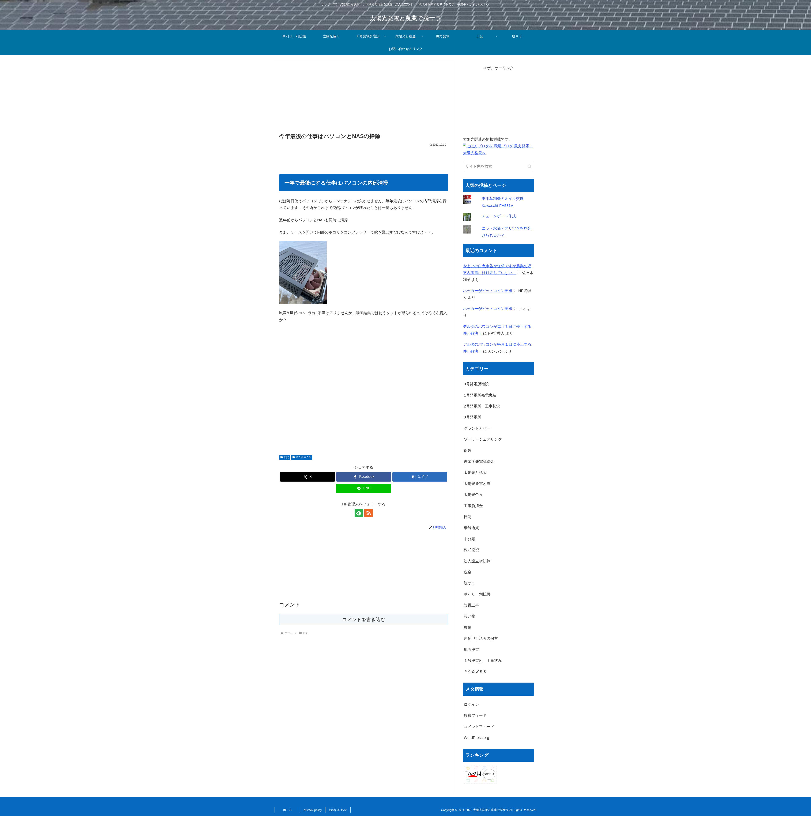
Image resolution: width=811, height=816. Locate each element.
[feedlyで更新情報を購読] (359, 513)
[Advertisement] (363, 97)
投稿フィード (475, 715)
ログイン (471, 704)
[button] (529, 166)
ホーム (287, 810)
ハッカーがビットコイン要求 (487, 291)
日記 (286, 457)
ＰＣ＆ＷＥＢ (303, 457)
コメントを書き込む (363, 619)
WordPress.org (476, 738)
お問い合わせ (338, 810)
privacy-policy (313, 810)
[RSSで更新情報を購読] (368, 513)
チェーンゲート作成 (499, 216)
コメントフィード (479, 727)
